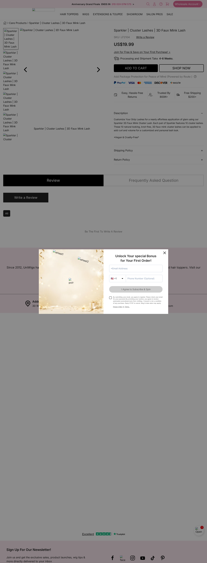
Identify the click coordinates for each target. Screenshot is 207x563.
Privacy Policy (118, 307)
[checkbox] (110, 297)
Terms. (127, 307)
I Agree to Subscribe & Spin (136, 289)
